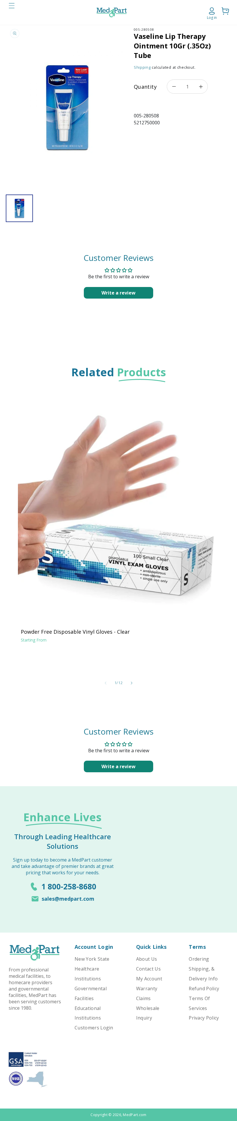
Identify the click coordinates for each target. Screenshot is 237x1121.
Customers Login (94, 1027)
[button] (11, 12)
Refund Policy (204, 988)
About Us (146, 959)
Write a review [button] (118, 293)
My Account (149, 978)
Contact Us (148, 969)
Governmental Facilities (91, 993)
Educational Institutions (88, 1013)
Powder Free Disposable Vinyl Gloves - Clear (75, 631)
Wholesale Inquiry (148, 1013)
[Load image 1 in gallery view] (19, 208)
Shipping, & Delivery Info (203, 974)
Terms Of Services (199, 1003)
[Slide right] (131, 683)
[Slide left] (105, 683)
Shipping (142, 67)
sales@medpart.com (68, 898)
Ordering (199, 959)
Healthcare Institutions (88, 974)
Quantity (145, 86)
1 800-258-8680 (68, 886)
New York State (92, 959)
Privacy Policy (204, 1018)
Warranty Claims (147, 993)
